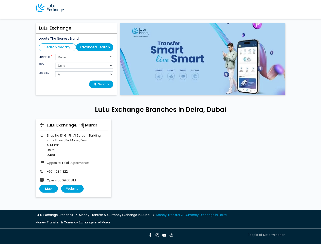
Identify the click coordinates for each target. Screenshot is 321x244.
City (41, 64)
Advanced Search (94, 47)
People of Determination (266, 235)
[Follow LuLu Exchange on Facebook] (150, 236)
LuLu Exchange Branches (55, 215)
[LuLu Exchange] (50, 8)
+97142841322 (57, 171)
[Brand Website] (171, 236)
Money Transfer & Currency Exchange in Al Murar (73, 222)
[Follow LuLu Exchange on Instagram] (157, 236)
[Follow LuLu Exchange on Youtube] (164, 236)
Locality (44, 72)
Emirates (45, 56)
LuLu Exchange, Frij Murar (72, 125)
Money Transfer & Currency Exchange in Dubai (114, 215)
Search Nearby (57, 47)
